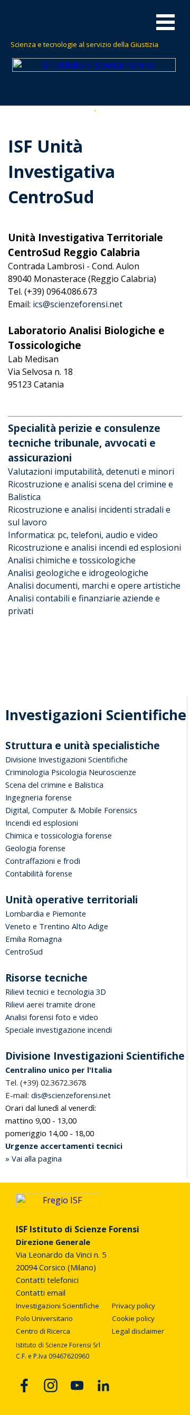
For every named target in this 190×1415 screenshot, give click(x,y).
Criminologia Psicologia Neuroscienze (70, 772)
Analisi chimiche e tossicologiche (72, 560)
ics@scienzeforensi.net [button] (77, 304)
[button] (58, 1095)
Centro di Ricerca (43, 1331)
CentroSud (24, 951)
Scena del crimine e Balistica (54, 784)
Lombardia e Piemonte (45, 913)
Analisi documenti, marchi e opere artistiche (94, 585)
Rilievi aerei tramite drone (50, 1004)
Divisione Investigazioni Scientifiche (66, 759)
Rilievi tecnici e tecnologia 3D (55, 991)
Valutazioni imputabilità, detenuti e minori (91, 471)
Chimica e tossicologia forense (58, 835)
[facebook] (24, 1385)
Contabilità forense (38, 873)
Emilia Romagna (33, 938)
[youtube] (77, 1385)
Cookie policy (133, 1318)
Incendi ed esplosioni (41, 822)
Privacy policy (133, 1305)
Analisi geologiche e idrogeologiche (78, 573)
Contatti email (40, 1292)
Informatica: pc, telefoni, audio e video (83, 535)
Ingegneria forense (38, 797)
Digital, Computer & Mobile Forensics (71, 810)
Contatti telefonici (47, 1280)
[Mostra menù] (165, 21)
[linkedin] (103, 1385)
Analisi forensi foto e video (51, 1017)
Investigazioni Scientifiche (57, 1305)
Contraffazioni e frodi (42, 860)
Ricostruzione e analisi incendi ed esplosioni (94, 547)
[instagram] (50, 1385)
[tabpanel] (95, 43)
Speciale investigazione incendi (58, 1029)
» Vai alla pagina (33, 1158)
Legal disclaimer (138, 1331)
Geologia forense (35, 848)
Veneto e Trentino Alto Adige (56, 926)
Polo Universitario (44, 1318)
